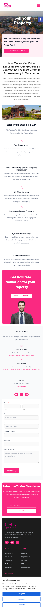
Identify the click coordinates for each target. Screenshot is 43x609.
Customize (21, 599)
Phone (21, 380)
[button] (40, 19)
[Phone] (21, 377)
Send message (11, 471)
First (5, 409)
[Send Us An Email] (21, 346)
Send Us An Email (21, 350)
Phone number (8, 423)
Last (23, 409)
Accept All (21, 594)
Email (6, 414)
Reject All (21, 604)
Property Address (9, 432)
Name (6, 403)
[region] (21, 593)
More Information (9, 449)
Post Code (7, 440)
